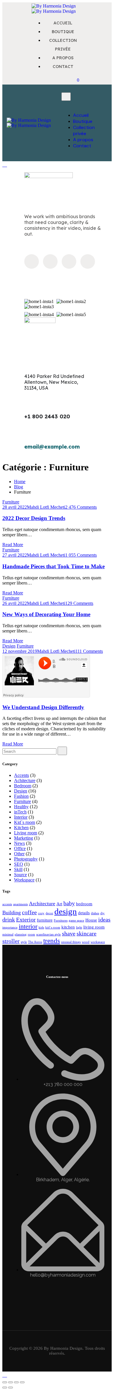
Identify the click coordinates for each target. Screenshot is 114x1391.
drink (8, 919)
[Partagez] (16, 1382)
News (19, 843)
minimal (7, 934)
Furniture (10, 501)
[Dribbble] (69, 261)
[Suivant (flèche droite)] (10, 1387)
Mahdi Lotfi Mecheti (46, 507)
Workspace (24, 879)
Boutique (82, 121)
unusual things (71, 942)
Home (19, 481)
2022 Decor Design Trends (33, 518)
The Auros (35, 942)
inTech (20, 811)
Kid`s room (24, 822)
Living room (25, 832)
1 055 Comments (81, 555)
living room (94, 927)
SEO (18, 864)
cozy (41, 913)
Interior (20, 817)
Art (59, 903)
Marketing (23, 838)
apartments (20, 904)
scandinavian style (48, 934)
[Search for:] (29, 751)
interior (28, 926)
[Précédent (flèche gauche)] (4, 1387)
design (65, 911)
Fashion (21, 796)
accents (7, 904)
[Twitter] (87, 261)
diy (102, 913)
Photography (26, 858)
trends (51, 940)
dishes (95, 913)
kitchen (68, 927)
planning (21, 934)
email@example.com (52, 446)
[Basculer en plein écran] (10, 1382)
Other (19, 853)
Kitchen (21, 827)
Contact (82, 146)
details (84, 912)
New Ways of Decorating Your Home (46, 614)
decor (49, 913)
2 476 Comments (81, 507)
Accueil (81, 115)
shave (68, 933)
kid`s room (52, 927)
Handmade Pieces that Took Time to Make (53, 566)
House (91, 920)
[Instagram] (50, 261)
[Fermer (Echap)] (22, 1382)
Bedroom (22, 785)
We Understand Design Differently (43, 707)
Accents (21, 775)
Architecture (42, 903)
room (31, 934)
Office (20, 848)
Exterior (26, 919)
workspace (98, 942)
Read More (12, 544)
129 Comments (79, 603)
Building (11, 912)
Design (8, 645)
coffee (29, 912)
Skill (18, 869)
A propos (83, 140)
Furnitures (61, 920)
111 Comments (89, 651)
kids (41, 927)
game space (76, 920)
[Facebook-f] (31, 261)
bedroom (84, 903)
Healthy (21, 806)
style (24, 942)
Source (20, 874)
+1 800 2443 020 (47, 416)
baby (69, 903)
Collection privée (84, 130)
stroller (11, 941)
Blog (18, 486)
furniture (45, 920)
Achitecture (24, 780)
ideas (104, 919)
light (79, 927)
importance (10, 927)
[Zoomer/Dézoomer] (4, 1382)
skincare (86, 933)
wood (85, 942)
